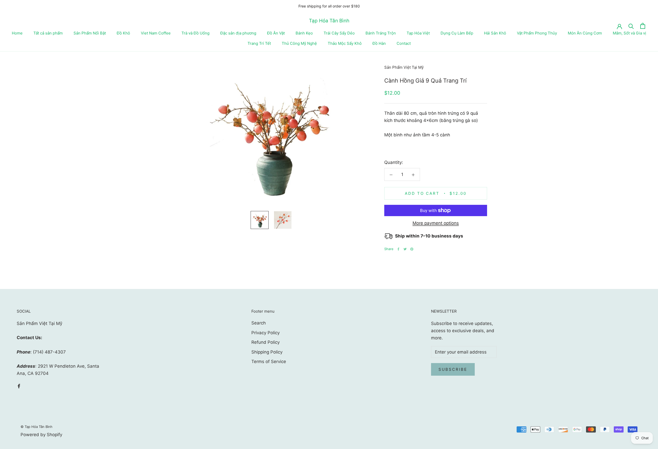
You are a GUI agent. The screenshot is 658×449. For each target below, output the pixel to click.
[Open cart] (642, 26)
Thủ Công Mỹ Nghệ (299, 43)
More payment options (436, 223)
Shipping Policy (266, 352)
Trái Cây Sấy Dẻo (339, 33)
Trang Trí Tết (259, 43)
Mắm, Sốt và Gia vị (629, 33)
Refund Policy (265, 342)
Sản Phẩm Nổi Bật (90, 33)
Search (258, 322)
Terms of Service (268, 361)
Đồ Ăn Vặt (276, 33)
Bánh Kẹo (304, 33)
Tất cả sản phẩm (48, 33)
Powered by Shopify (41, 434)
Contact (404, 43)
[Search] (631, 26)
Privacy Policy (265, 332)
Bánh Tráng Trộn (380, 33)
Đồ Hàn (379, 43)
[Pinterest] (411, 249)
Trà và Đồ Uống (195, 33)
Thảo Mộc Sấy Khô (345, 43)
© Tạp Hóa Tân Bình (36, 427)
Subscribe (452, 369)
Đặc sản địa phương (238, 33)
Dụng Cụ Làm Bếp (457, 33)
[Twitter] (405, 249)
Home (17, 33)
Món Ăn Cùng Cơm (585, 33)
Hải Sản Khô (495, 33)
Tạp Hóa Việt (418, 33)
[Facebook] (398, 249)
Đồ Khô (123, 33)
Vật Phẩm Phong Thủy (537, 33)
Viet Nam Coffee (156, 33)
